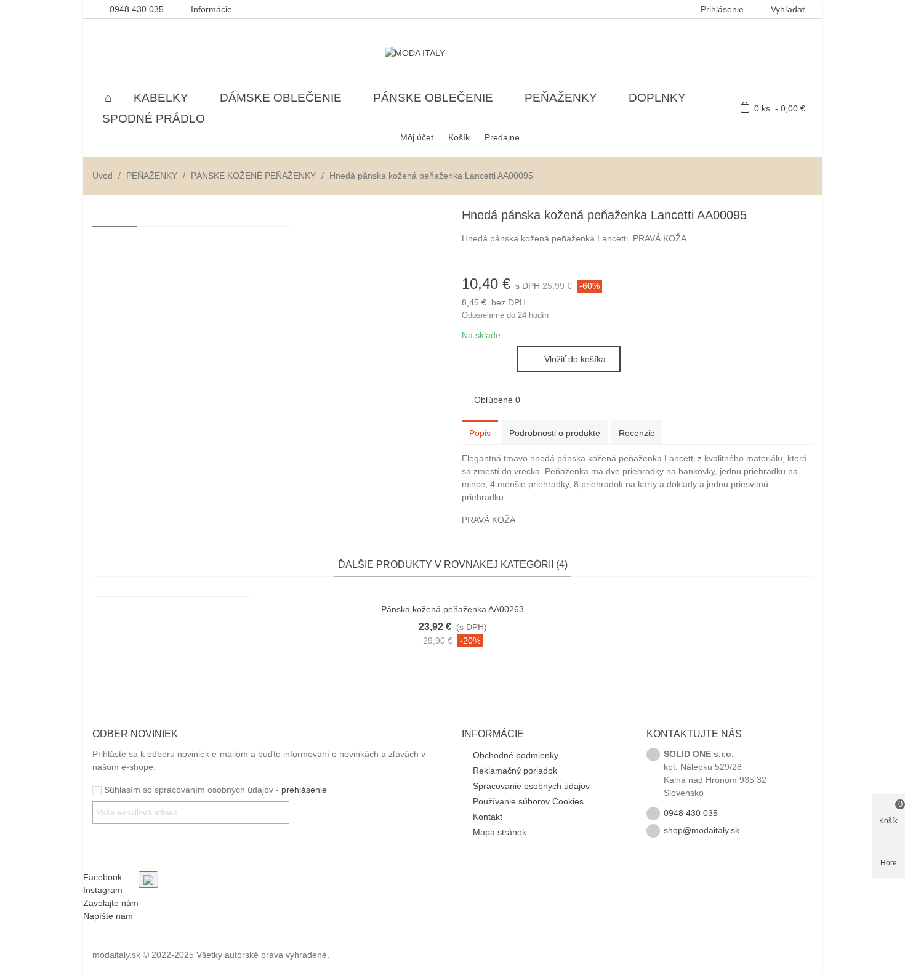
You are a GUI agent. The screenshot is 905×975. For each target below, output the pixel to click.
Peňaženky (561, 97)
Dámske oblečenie (281, 97)
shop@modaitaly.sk (701, 830)
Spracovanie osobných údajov (531, 786)
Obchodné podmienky (515, 755)
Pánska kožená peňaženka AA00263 (452, 609)
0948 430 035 (691, 813)
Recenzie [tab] (637, 433)
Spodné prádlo (153, 118)
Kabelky (161, 97)
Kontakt (487, 817)
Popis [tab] (480, 433)
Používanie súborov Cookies (528, 801)
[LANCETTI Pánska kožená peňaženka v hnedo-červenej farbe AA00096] (783, 217)
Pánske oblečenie (433, 97)
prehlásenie (304, 790)
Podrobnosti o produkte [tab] (554, 433)
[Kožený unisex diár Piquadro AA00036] (803, 217)
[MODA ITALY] (452, 53)
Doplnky (657, 97)
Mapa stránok (499, 832)
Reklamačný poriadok (515, 770)
